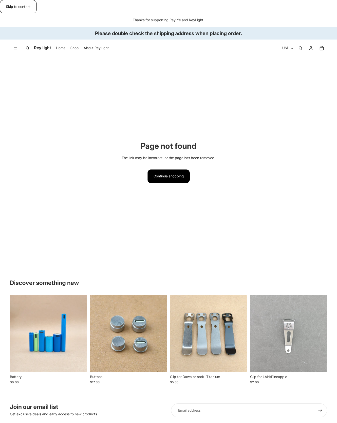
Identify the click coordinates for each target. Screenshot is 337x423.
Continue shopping (168, 176)
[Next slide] (79, 333)
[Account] (310, 48)
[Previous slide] (17, 333)
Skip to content (18, 6)
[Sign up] (320, 410)
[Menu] (15, 48)
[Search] (27, 48)
